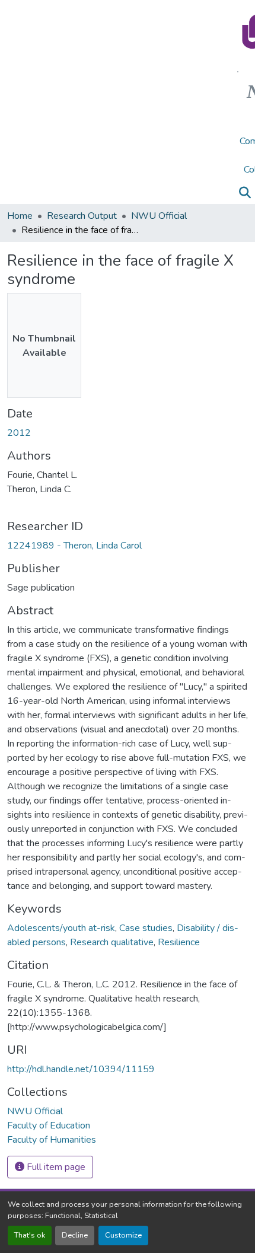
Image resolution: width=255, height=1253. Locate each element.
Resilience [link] (179, 942)
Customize (123, 1235)
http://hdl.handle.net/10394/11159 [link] (81, 1069)
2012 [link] (19, 432)
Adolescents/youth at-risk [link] (61, 928)
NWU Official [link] (159, 215)
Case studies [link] (146, 928)
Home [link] (20, 215)
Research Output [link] (82, 215)
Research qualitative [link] (112, 942)
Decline (75, 1235)
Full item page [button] (54, 1167)
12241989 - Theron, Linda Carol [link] (74, 545)
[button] (244, 193)
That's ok (29, 1235)
